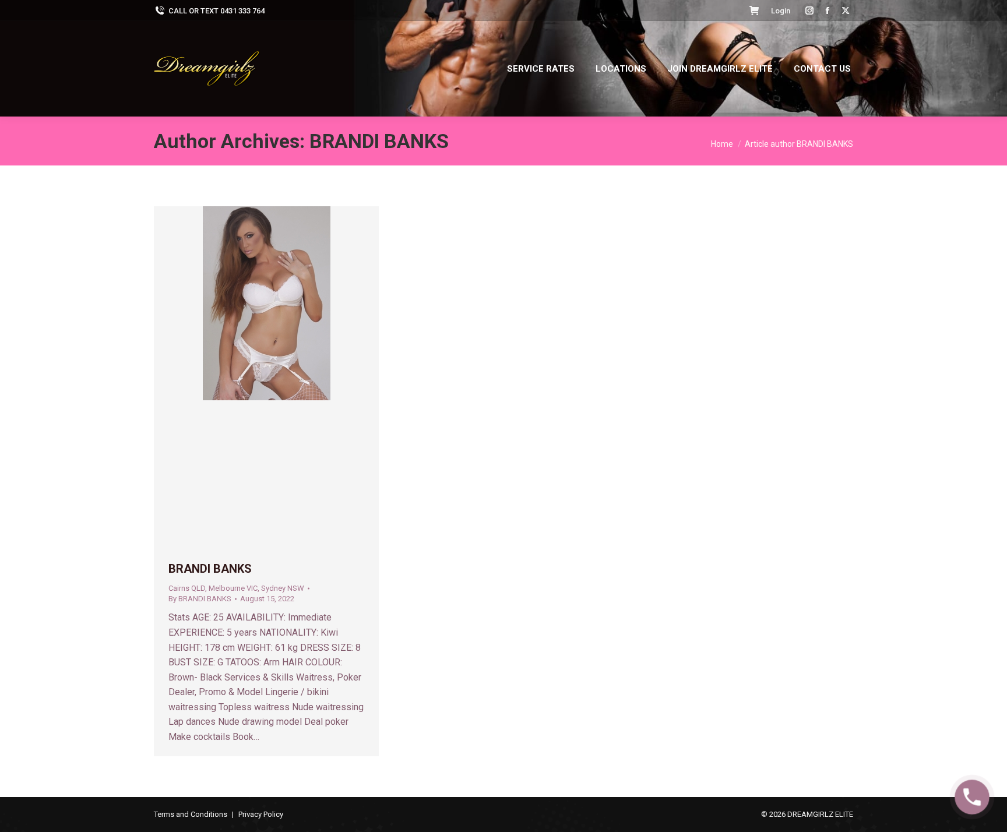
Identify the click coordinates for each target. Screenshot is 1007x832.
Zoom (250, 377)
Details (282, 377)
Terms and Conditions (190, 814)
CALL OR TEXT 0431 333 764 (216, 10)
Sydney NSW (282, 588)
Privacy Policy (260, 814)
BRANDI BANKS (379, 141)
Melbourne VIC (233, 588)
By (199, 598)
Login (780, 10)
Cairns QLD (186, 588)
